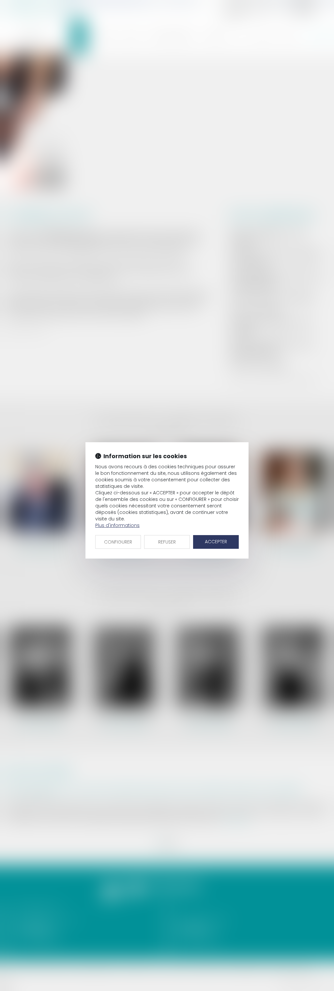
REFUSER (167, 542)
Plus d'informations (117, 525)
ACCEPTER (216, 541)
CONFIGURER (118, 542)
